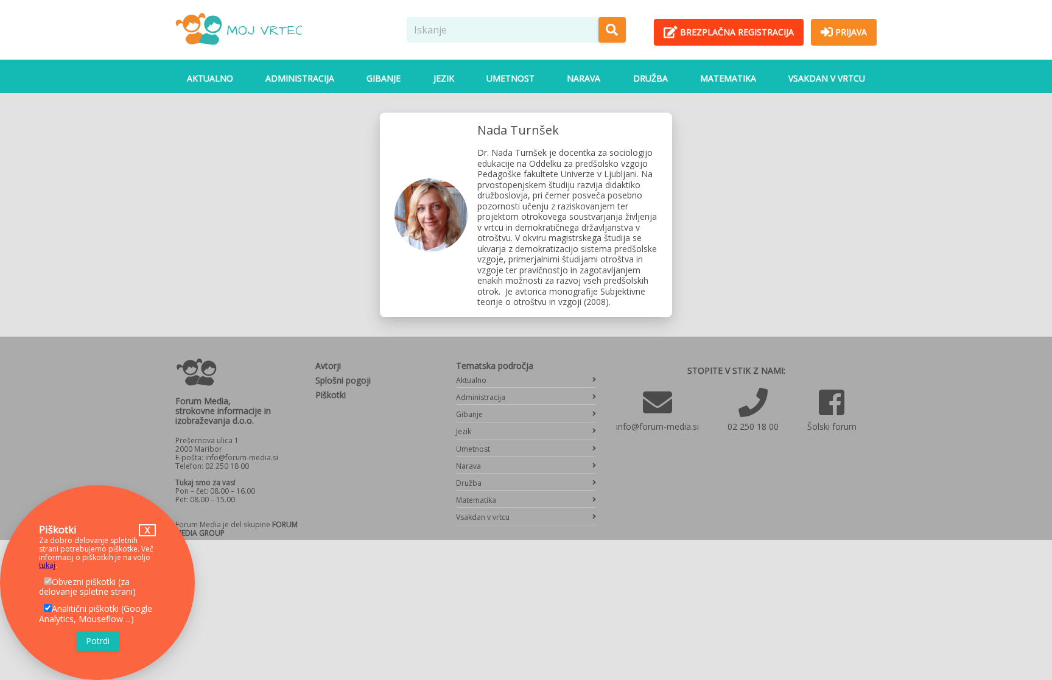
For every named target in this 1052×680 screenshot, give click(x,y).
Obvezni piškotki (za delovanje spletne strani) (87, 587)
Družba (650, 78)
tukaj (47, 565)
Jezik (443, 78)
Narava (583, 78)
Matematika (728, 78)
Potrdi (98, 641)
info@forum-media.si (657, 426)
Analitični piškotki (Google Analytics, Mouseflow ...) (95, 613)
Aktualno (210, 78)
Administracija (299, 78)
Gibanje (383, 78)
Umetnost (510, 78)
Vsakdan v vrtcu (826, 78)
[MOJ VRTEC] (238, 49)
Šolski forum (832, 426)
